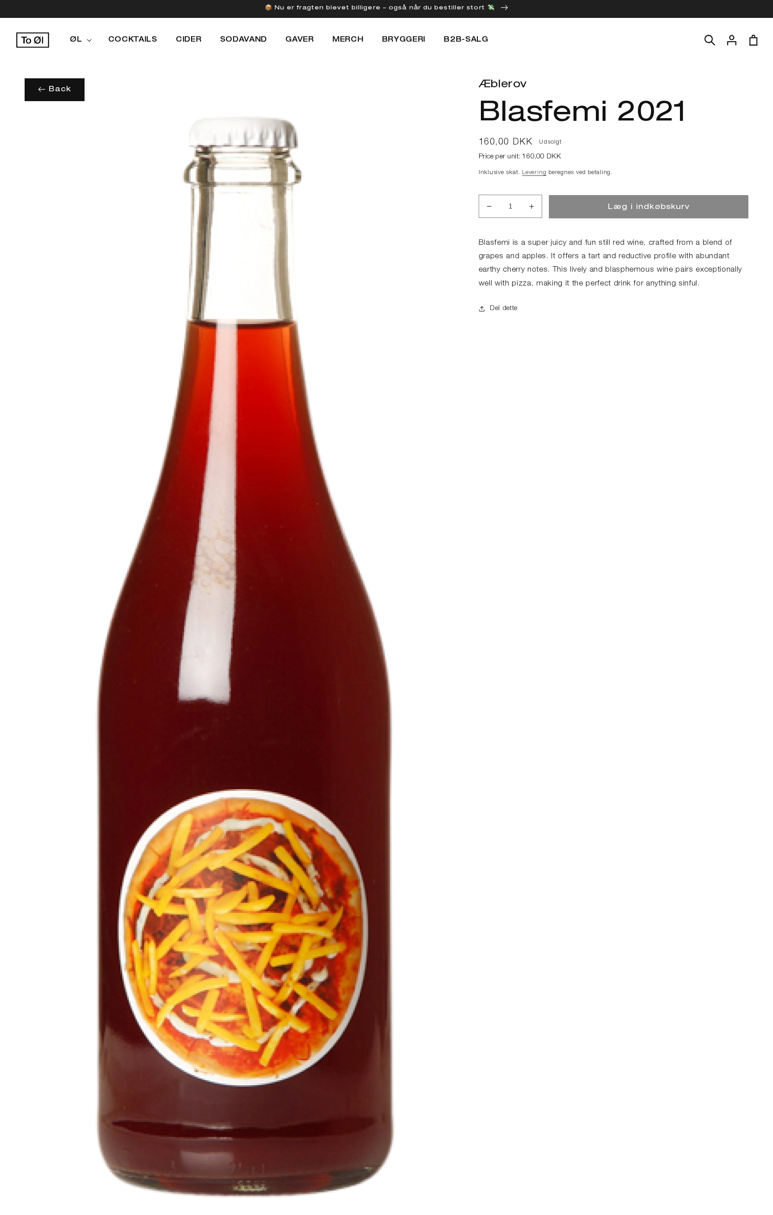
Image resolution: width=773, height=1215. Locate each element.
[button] (79, 40)
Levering (534, 173)
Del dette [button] (504, 308)
